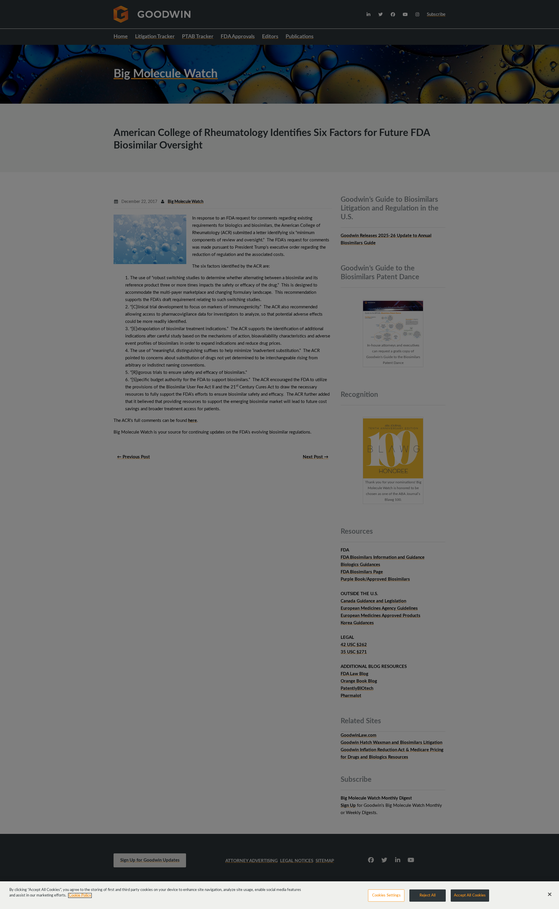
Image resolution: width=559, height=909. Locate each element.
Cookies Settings (386, 895)
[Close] (549, 894)
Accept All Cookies (470, 895)
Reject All (428, 895)
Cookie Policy (80, 895)
